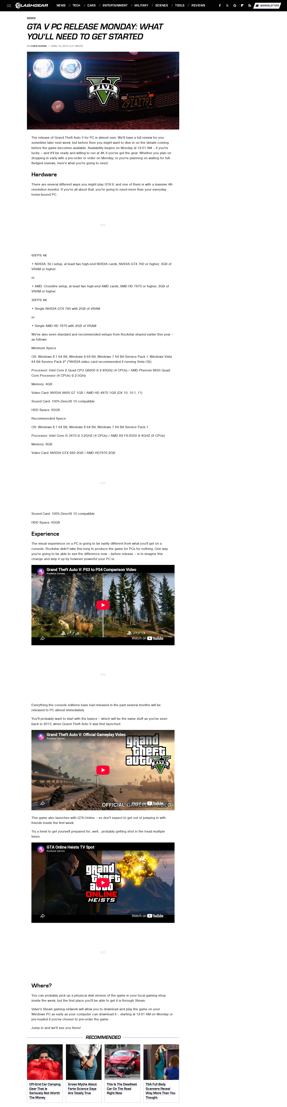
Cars (91, 5)
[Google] (235, 6)
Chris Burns (38, 46)
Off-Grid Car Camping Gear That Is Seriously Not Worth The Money (45, 1090)
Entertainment (115, 5)
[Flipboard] (242, 6)
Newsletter (269, 5)
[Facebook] (220, 6)
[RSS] (249, 6)
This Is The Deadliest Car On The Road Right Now (122, 1088)
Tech (76, 5)
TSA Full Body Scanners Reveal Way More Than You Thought (160, 1090)
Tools (179, 5)
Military (141, 5)
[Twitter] (227, 6)
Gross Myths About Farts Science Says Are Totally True (82, 1088)
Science (161, 5)
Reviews (198, 5)
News (61, 5)
